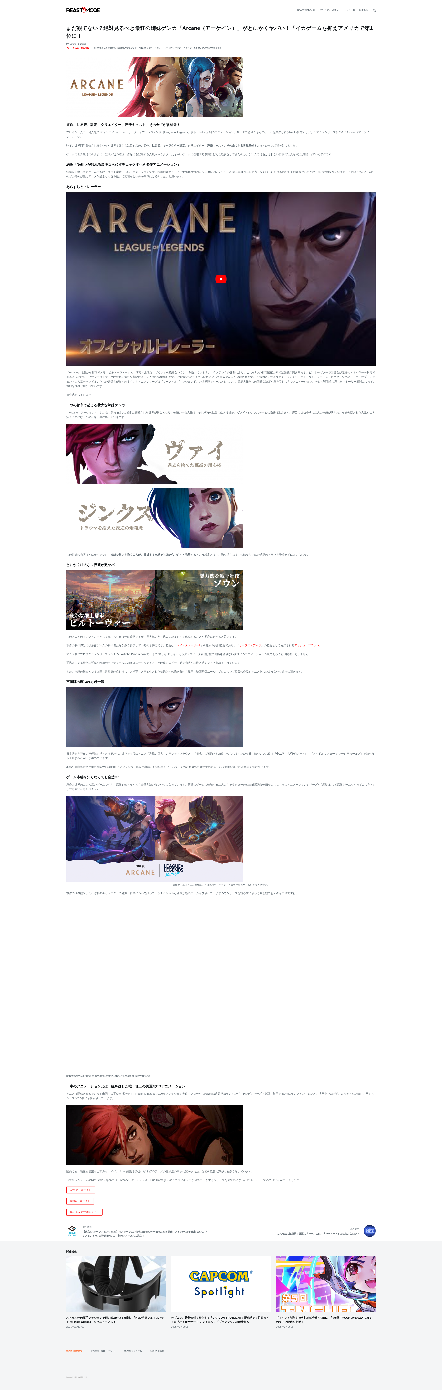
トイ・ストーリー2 (188, 645)
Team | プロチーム (133, 1351)
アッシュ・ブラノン (306, 645)
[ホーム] (67, 48)
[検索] (374, 10)
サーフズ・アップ (250, 645)
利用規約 (363, 10)
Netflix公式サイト (80, 1200)
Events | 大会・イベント (103, 1351)
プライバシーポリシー (330, 10)
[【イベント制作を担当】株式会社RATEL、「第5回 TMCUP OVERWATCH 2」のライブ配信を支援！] (326, 1284)
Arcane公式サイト (80, 1189)
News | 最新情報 (78, 44)
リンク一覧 (350, 10)
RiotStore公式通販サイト (84, 1212)
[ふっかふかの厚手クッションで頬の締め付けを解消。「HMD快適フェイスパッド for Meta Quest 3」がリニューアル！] (116, 1284)
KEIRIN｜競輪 (157, 1351)
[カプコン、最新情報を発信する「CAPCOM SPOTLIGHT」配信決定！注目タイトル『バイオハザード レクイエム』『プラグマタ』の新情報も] (221, 1284)
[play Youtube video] (221, 279)
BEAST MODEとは (306, 10)
